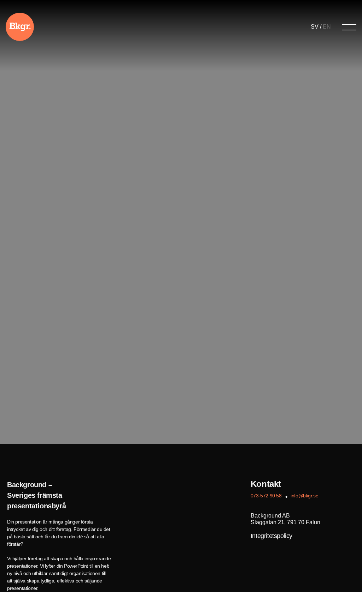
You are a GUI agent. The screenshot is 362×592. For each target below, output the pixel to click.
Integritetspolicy (271, 535)
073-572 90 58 (266, 495)
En (327, 27)
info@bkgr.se (304, 495)
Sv (315, 27)
